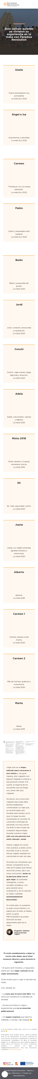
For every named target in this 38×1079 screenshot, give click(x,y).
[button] (33, 4)
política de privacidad (14, 1049)
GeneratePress (19, 1076)
